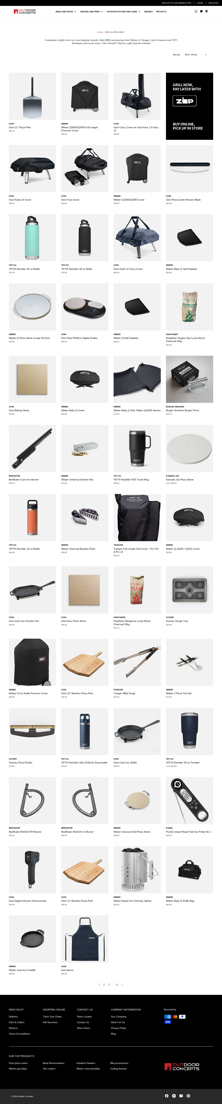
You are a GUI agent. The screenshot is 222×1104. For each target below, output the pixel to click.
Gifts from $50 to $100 (114, 32)
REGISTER (213, 3)
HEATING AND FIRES (92, 12)
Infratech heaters (85, 1063)
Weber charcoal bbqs (88, 1068)
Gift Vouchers (50, 1022)
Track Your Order (52, 1016)
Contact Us (83, 1022)
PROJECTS (161, 12)
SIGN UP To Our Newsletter (176, 3)
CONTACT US (85, 1009)
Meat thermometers (53, 1063)
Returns (13, 1028)
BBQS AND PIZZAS (65, 12)
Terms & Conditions (19, 1033)
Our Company (118, 1016)
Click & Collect (16, 1022)
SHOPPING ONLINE (54, 1009)
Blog (113, 1033)
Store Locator (84, 1016)
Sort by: (176, 55)
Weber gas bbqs (18, 1068)
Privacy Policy (118, 1028)
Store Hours (83, 1028)
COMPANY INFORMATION (126, 1009)
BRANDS (148, 12)
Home (100, 32)
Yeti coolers (49, 1068)
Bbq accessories (119, 1063)
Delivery (13, 1016)
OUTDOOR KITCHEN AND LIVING (123, 12)
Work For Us (118, 1022)
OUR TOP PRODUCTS (21, 1056)
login (200, 3)
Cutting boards (118, 1068)
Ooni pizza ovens (18, 1063)
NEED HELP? (16, 1009)
